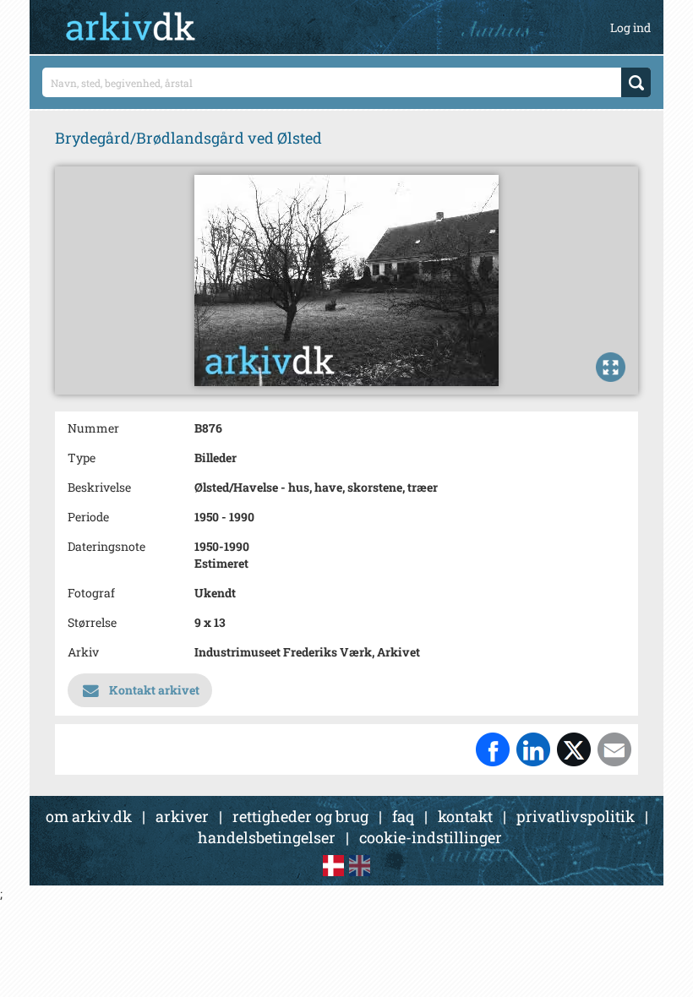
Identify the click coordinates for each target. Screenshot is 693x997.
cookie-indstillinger (430, 837)
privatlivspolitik (575, 816)
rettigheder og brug (300, 816)
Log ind (630, 27)
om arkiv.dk (89, 816)
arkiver (182, 816)
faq (403, 816)
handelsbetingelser (267, 837)
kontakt (465, 816)
